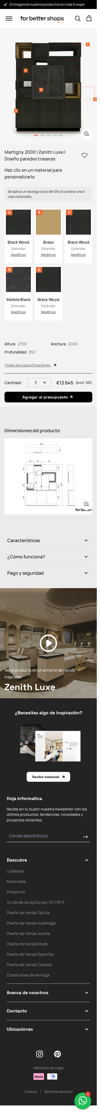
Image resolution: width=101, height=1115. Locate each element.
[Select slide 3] (55, 135)
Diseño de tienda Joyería (28, 933)
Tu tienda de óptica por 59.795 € (36, 902)
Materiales (16, 881)
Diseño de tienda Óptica (28, 912)
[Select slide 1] (42, 135)
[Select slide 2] (48, 135)
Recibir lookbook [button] (45, 777)
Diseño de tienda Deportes (30, 954)
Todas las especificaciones (27, 365)
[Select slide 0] (36, 135)
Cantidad (12, 382)
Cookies (30, 1091)
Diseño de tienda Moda (27, 943)
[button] (8, 18)
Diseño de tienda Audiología (31, 923)
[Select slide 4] (61, 135)
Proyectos (16, 891)
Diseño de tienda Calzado (29, 964)
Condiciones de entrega (28, 975)
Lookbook (15, 871)
